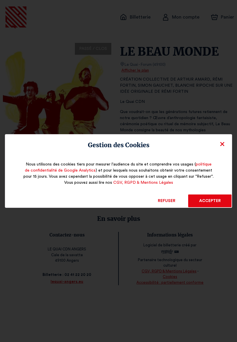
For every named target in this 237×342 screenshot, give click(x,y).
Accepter (210, 201)
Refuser (166, 201)
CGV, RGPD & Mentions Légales (143, 183)
